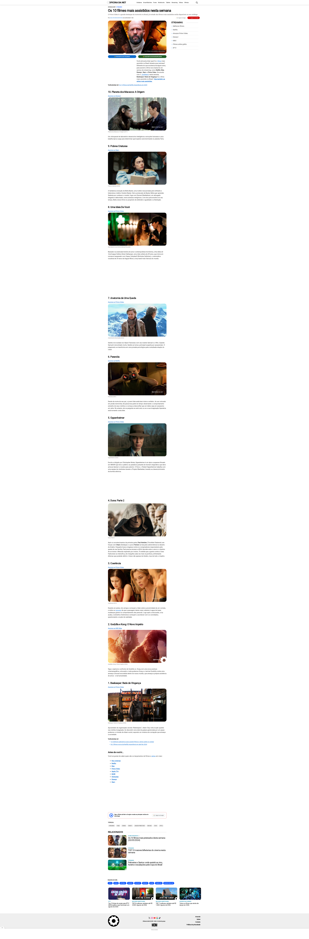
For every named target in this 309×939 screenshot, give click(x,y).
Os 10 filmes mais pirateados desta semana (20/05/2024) (146, 839)
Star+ (155, 825)
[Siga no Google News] (157, 918)
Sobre (198, 919)
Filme (118, 825)
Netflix (114, 763)
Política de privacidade (193, 924)
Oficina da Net (111, 7)
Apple (161, 825)
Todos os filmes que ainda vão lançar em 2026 (189, 904)
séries (153, 756)
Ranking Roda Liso (168, 883)
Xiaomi (151, 883)
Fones (155, 2)
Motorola (122, 883)
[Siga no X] (149, 918)
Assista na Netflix (114, 361)
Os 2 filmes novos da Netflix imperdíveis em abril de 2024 (129, 744)
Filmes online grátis (180, 44)
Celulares (139, 2)
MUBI (113, 774)
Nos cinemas (116, 761)
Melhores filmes (178, 26)
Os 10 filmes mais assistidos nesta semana (139, 10)
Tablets (168, 2)
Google (116, 883)
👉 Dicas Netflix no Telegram (122, 56)
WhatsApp (137, 883)
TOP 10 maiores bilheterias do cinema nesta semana (147, 851)
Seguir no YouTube (194, 17)
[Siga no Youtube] (155, 918)
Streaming (175, 2)
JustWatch (145, 74)
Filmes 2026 (159, 883)
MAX (174, 41)
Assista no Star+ (113, 150)
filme (159, 61)
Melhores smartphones (138, 901)
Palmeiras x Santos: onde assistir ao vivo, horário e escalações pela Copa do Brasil (145, 863)
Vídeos (181, 2)
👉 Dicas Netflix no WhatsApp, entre (152, 56)
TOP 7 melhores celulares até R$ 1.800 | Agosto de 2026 (166, 904)
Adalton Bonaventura (116, 17)
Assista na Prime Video (116, 211)
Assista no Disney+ (114, 96)
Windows (145, 883)
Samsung (130, 883)
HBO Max (149, 825)
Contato (197, 922)
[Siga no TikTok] (160, 918)
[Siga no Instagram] (152, 918)
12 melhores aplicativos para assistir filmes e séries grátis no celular (132, 742)
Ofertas (186, 2)
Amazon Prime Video (140, 825)
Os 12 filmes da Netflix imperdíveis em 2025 (133, 85)
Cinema (124, 825)
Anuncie (197, 916)
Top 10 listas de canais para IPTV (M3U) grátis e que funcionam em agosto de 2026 (118, 905)
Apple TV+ (115, 771)
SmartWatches (147, 2)
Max (113, 766)
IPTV (174, 48)
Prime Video (116, 769)
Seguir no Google (182, 17)
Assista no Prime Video (116, 302)
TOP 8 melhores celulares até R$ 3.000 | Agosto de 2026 (142, 904)
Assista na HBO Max (115, 628)
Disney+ (130, 825)
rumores (118, 610)
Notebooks (161, 2)
